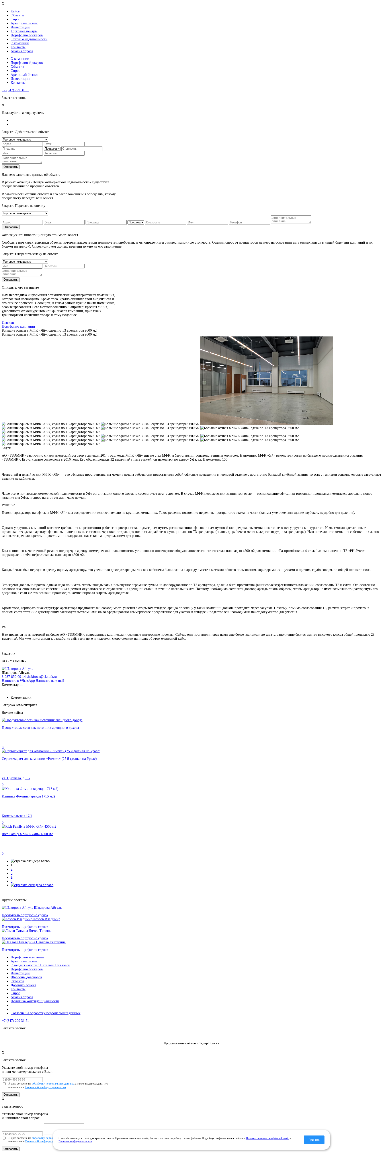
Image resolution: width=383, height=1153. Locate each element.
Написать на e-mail (50, 680)
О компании (20, 43)
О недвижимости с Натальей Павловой (40, 965)
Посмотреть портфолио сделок (25, 915)
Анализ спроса (22, 51)
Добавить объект (23, 985)
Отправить (11, 166)
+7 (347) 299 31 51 (15, 90)
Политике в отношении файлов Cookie (267, 1138)
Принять (314, 1139)
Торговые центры (24, 31)
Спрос (15, 19)
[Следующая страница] (32, 885)
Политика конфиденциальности (35, 1001)
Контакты (18, 47)
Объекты (17, 15)
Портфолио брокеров (27, 35)
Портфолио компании (27, 957)
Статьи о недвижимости (29, 39)
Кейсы (15, 11)
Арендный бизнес (24, 23)
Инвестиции (20, 27)
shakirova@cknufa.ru (42, 676)
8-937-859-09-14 (14, 676)
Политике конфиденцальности (75, 1141)
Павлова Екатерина (51, 942)
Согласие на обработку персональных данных (45, 1013)
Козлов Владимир (46, 919)
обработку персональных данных (53, 1083)
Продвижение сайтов (180, 1043)
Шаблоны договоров (26, 977)
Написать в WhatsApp (18, 680)
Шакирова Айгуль (48, 907)
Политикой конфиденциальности (45, 1087)
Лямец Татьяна (40, 930)
